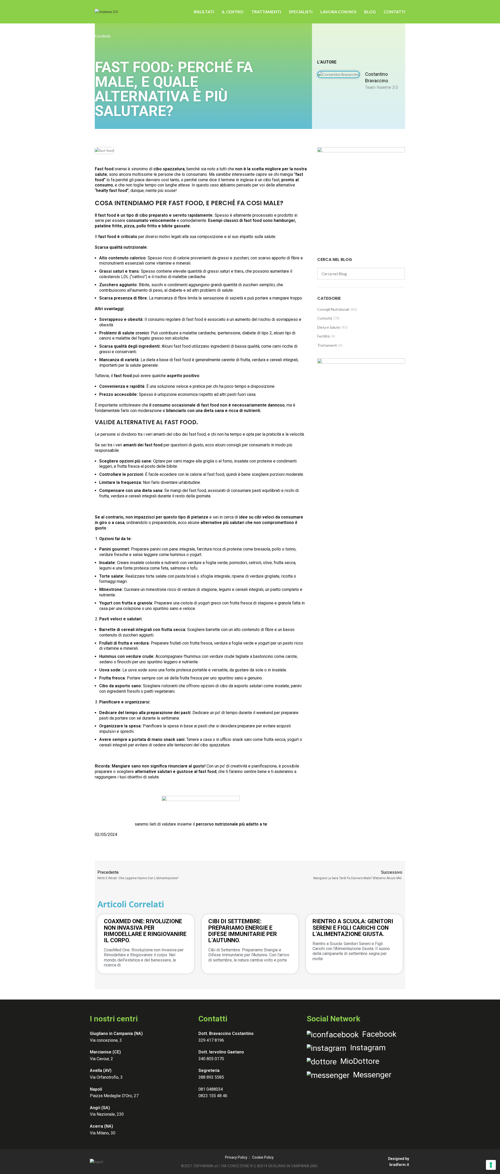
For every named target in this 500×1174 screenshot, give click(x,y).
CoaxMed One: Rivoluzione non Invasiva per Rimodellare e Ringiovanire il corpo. (145, 931)
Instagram (366, 1047)
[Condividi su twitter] (119, 44)
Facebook (377, 1034)
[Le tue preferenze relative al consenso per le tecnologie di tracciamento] (491, 1165)
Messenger (370, 1074)
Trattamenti (327, 345)
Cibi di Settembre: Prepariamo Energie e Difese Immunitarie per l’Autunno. (242, 931)
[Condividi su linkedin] (108, 44)
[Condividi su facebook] (98, 44)
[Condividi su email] (129, 44)
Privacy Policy (236, 1157)
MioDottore (358, 1061)
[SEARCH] (397, 274)
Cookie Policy (263, 1157)
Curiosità (324, 318)
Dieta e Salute (328, 327)
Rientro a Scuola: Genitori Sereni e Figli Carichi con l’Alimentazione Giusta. (352, 927)
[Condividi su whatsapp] (139, 44)
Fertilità (323, 336)
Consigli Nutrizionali (333, 309)
